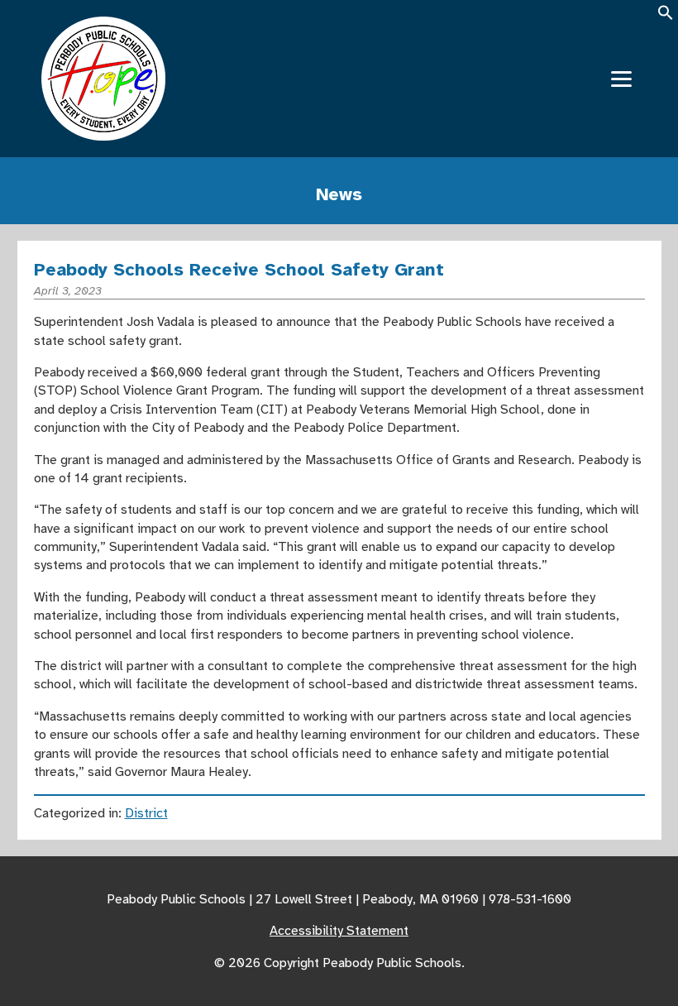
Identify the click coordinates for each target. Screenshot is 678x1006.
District (146, 813)
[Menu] (621, 79)
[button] (665, 17)
